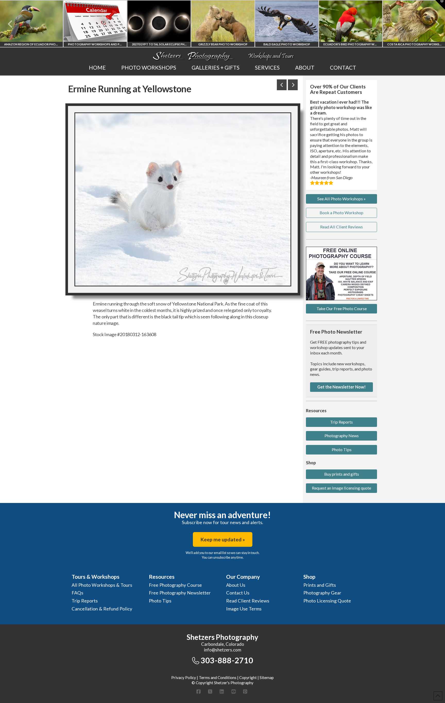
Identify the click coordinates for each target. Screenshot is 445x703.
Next (434, 24)
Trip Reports (341, 421)
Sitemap (267, 677)
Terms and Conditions (217, 677)
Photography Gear (322, 593)
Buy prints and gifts (341, 474)
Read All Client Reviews (341, 226)
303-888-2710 (227, 660)
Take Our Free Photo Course (341, 308)
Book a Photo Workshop (341, 212)
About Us (235, 585)
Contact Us (237, 593)
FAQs (77, 593)
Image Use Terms (243, 608)
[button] (440, 5)
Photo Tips (342, 449)
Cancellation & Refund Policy (102, 608)
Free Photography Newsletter (180, 593)
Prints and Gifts (319, 585)
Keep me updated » (222, 539)
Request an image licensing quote (341, 487)
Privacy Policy (183, 677)
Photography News (341, 435)
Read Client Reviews (247, 600)
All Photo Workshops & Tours (102, 585)
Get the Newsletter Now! (341, 386)
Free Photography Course (175, 585)
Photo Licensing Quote (327, 600)
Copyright (248, 677)
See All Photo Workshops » (341, 198)
